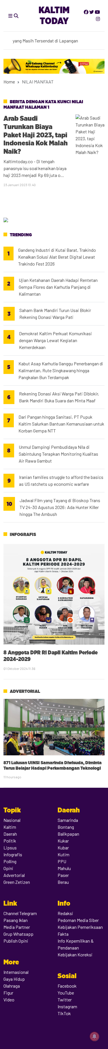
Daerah (10, 834)
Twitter (65, 999)
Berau (63, 882)
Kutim (63, 854)
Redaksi (65, 913)
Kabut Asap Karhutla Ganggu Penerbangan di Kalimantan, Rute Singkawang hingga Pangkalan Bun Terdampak (60, 370)
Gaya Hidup (14, 979)
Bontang (66, 827)
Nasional (11, 820)
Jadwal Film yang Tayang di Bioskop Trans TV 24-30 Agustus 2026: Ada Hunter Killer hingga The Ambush (60, 507)
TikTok (64, 1013)
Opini (8, 868)
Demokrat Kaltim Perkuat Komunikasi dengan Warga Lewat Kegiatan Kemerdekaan (55, 340)
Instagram (67, 1006)
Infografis (23, 534)
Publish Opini (15, 940)
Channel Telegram (20, 913)
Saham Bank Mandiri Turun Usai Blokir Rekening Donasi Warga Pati (55, 313)
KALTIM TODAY (54, 15)
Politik (9, 840)
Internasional (16, 972)
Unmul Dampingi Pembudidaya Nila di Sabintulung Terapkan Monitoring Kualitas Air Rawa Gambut (58, 453)
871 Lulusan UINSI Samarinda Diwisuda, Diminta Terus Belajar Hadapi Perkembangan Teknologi (52, 765)
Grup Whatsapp (18, 934)
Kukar (63, 840)
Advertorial (25, 691)
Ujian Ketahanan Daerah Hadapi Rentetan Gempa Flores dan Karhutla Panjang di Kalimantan (58, 287)
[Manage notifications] (94, 1036)
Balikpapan (68, 834)
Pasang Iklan (15, 920)
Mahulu (64, 868)
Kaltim (9, 827)
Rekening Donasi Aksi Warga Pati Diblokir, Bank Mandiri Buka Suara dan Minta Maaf (59, 397)
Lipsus (10, 847)
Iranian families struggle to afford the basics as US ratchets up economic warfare (61, 480)
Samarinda (68, 820)
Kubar (63, 847)
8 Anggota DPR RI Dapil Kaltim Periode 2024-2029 (50, 656)
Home (9, 81)
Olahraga (11, 985)
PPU (62, 861)
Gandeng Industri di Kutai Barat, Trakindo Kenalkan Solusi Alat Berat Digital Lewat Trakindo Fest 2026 (57, 256)
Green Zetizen (16, 882)
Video (8, 999)
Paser (63, 875)
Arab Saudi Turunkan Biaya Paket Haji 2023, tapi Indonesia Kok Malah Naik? (35, 135)
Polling (9, 861)
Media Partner (16, 927)
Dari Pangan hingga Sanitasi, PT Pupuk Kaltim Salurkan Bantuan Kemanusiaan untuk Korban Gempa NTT (61, 423)
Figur (8, 992)
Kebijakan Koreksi (75, 954)
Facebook (67, 985)
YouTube (66, 992)
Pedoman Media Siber (78, 920)
